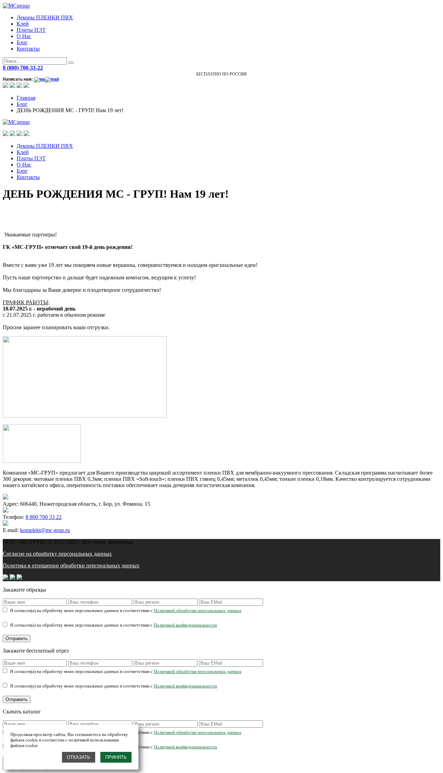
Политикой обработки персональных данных (198, 610)
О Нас (24, 36)
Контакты (28, 49)
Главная (26, 98)
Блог (22, 42)
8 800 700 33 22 (44, 517)
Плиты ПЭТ (31, 30)
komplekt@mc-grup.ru (45, 530)
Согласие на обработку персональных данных (57, 554)
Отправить (17, 638)
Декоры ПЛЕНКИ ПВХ (45, 17)
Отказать (78, 757)
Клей (23, 24)
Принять (116, 757)
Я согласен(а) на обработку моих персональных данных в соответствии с (126, 610)
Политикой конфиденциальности (185, 625)
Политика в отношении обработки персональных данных (71, 565)
